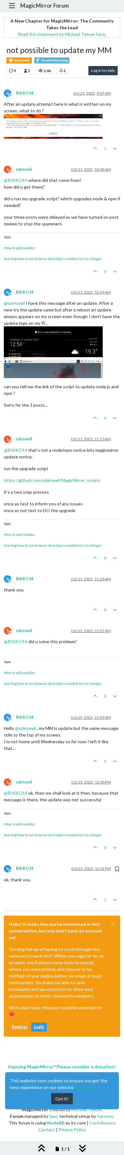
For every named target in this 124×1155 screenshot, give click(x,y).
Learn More (87, 1087)
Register (19, 1027)
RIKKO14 (24, 93)
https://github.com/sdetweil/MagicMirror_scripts (52, 480)
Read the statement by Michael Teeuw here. (62, 34)
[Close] (113, 924)
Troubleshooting (54, 60)
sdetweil (24, 169)
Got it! (62, 1098)
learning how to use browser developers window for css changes (53, 258)
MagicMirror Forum (44, 5)
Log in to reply (103, 70)
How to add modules (19, 247)
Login (39, 1027)
